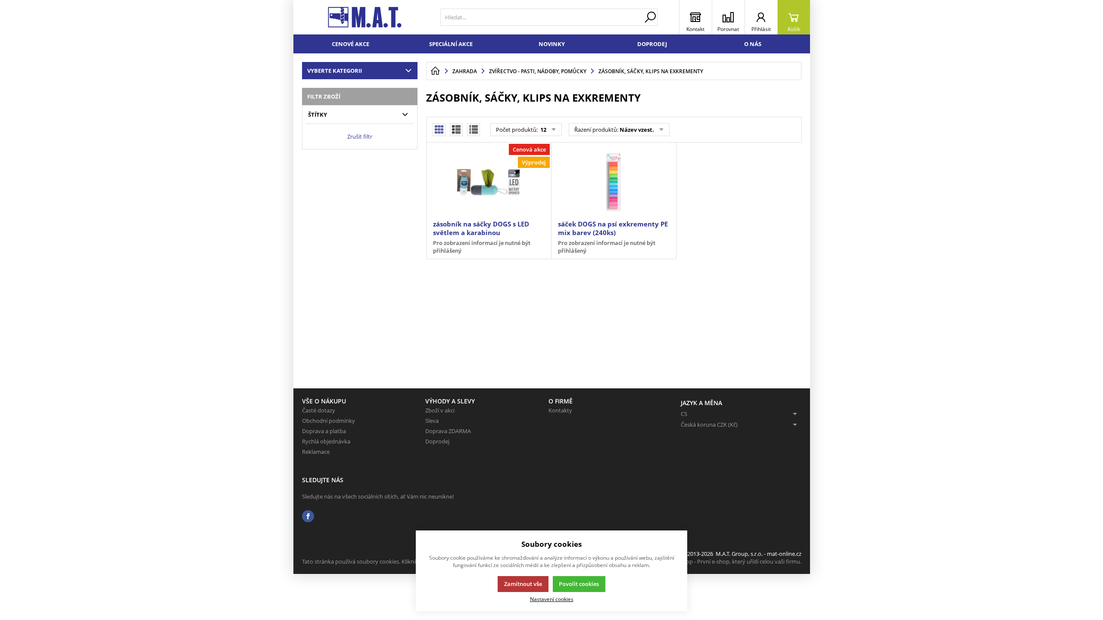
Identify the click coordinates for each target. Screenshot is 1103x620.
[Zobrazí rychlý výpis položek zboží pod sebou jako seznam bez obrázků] (473, 129)
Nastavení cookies (551, 598)
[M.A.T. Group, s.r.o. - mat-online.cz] (364, 17)
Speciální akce (451, 44)
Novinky (552, 44)
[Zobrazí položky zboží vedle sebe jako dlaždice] (456, 129)
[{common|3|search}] (650, 17)
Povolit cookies (579, 584)
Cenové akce (350, 44)
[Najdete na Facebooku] (308, 516)
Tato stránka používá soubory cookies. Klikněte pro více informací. (386, 561)
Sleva (432, 421)
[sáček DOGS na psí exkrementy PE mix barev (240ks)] (613, 182)
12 (542, 129)
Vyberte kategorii (334, 70)
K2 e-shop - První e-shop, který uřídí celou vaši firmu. (734, 561)
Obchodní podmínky (328, 421)
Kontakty (560, 410)
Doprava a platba (324, 431)
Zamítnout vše (523, 584)
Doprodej (652, 44)
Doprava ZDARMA (448, 431)
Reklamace (316, 452)
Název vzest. (637, 129)
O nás (752, 44)
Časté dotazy (318, 410)
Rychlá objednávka (326, 441)
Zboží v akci (440, 410)
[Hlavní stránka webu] (435, 71)
